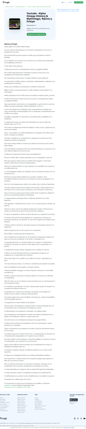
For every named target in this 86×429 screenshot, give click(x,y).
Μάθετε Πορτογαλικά (22, 405)
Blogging (37, 399)
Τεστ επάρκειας (38, 404)
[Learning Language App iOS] (74, 399)
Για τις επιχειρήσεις (4, 405)
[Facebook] (78, 418)
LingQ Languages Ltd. (11, 423)
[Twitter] (81, 418)
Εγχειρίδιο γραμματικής (40, 409)
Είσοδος (70, 2)
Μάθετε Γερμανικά (21, 402)
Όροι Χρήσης (3, 425)
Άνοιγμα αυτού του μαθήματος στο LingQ (17, 387)
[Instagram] (74, 418)
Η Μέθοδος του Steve (4, 402)
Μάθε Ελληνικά (9, 6)
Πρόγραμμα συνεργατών (40, 405)
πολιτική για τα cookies (69, 427)
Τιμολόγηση (2, 399)
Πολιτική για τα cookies (28, 425)
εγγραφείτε (7, 385)
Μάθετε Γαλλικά (21, 401)
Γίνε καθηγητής (38, 401)
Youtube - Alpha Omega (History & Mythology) (39, 6)
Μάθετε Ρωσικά (20, 412)
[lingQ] (6, 2)
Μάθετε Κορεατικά (21, 410)
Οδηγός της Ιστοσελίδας (16, 425)
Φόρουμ (36, 397)
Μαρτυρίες (2, 409)
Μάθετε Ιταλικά (20, 404)
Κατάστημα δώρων (4, 410)
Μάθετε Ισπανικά (21, 399)
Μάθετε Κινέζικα (21, 409)
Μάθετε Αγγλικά (21, 397)
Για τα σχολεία (3, 404)
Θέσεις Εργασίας (38, 402)
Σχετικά (1, 397)
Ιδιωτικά (8, 425)
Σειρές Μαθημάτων (20, 6)
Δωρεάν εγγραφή (78, 2)
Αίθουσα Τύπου (38, 407)
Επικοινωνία (3, 401)
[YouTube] (84, 418)
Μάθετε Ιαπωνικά (21, 407)
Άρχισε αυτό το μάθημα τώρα (36, 34)
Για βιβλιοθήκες (3, 407)
